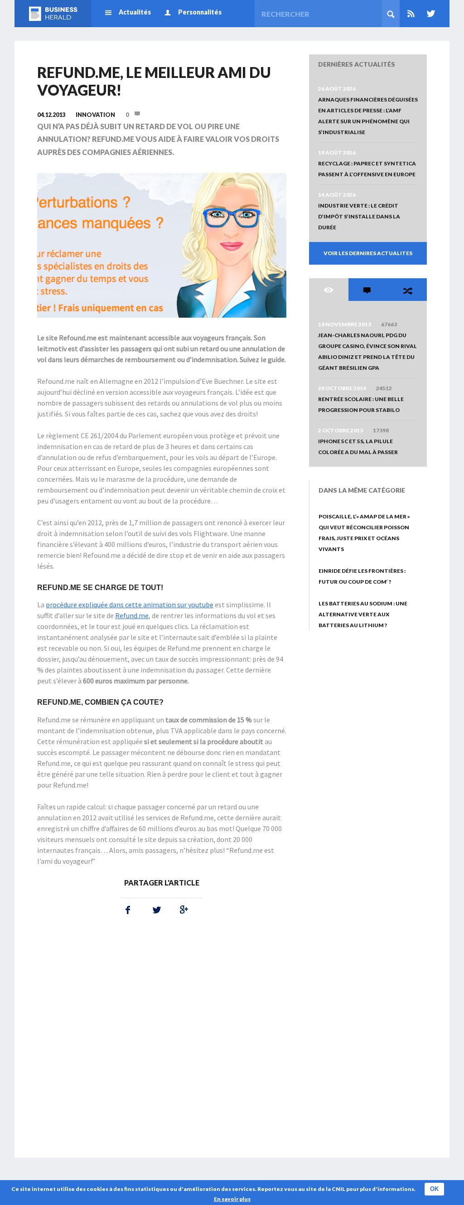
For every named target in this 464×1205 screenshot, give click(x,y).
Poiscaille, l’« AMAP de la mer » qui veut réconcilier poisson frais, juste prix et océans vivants (364, 532)
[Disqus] (161, 1042)
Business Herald (53, 13)
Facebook (128, 910)
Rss (411, 14)
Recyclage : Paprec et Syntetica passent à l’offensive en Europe (367, 169)
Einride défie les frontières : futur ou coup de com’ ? (362, 576)
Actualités (135, 12)
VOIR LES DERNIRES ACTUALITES (368, 253)
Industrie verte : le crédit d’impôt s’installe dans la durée (359, 216)
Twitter (429, 14)
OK (434, 1189)
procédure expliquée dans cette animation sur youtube (129, 604)
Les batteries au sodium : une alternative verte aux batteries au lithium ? (363, 614)
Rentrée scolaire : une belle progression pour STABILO (361, 404)
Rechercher (391, 13)
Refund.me (132, 615)
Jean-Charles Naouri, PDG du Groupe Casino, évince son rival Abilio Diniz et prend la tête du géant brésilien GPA (367, 351)
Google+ (182, 910)
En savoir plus (232, 1198)
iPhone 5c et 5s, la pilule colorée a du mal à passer (358, 446)
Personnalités (200, 12)
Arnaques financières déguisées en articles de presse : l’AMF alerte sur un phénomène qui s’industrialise (368, 116)
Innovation (95, 114)
